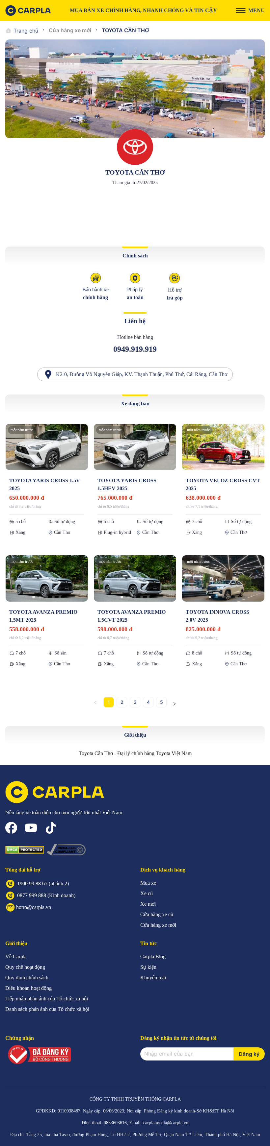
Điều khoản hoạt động (28, 988)
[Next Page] (174, 702)
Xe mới (148, 904)
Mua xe (148, 883)
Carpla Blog (153, 956)
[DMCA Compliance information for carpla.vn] (66, 849)
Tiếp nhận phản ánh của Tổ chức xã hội (46, 998)
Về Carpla (16, 956)
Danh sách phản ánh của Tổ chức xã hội (47, 1009)
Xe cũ (146, 893)
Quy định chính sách (26, 977)
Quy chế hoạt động (25, 967)
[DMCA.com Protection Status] (24, 850)
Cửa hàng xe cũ (156, 914)
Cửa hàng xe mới (70, 30)
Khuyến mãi (153, 977)
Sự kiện (148, 967)
